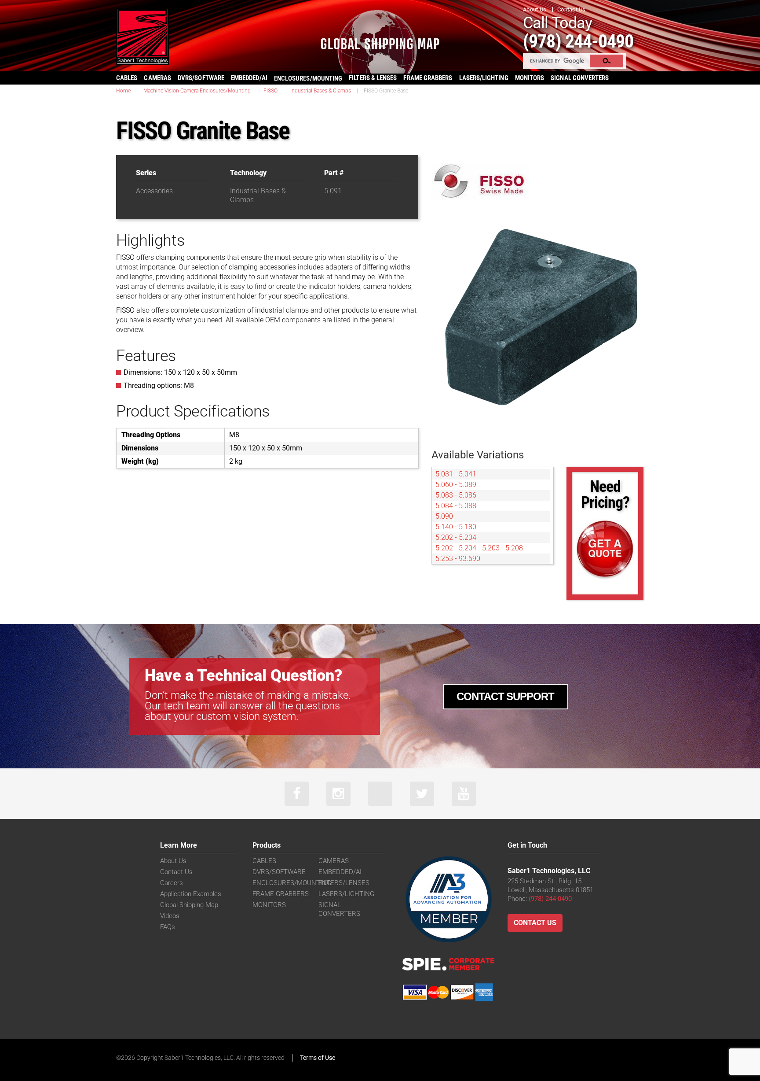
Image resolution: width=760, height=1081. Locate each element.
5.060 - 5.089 (455, 484)
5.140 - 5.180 (455, 527)
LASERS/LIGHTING (483, 78)
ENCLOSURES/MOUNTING (291, 883)
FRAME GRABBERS (427, 78)
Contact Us (571, 9)
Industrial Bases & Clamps (320, 91)
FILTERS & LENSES (373, 78)
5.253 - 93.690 (457, 558)
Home (123, 91)
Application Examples (190, 894)
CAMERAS (157, 78)
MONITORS (529, 78)
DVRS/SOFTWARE (201, 78)
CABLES (126, 78)
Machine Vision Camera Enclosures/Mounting (197, 91)
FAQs (167, 927)
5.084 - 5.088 (455, 506)
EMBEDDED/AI (249, 78)
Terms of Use (317, 1057)
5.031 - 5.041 (455, 474)
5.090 (444, 516)
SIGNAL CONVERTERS (580, 78)
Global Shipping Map (189, 905)
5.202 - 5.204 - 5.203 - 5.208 (479, 548)
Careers (171, 883)
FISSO (270, 91)
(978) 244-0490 (578, 41)
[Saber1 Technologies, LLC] (142, 36)
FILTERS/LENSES (343, 883)
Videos (169, 916)
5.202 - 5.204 (455, 537)
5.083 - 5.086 (455, 495)
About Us (534, 9)
